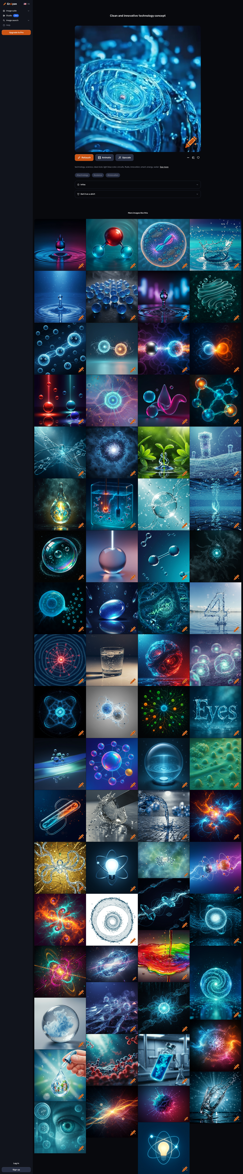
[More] (188, 157)
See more (164, 167)
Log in (16, 1163)
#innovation (112, 175)
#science (98, 175)
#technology (82, 175)
